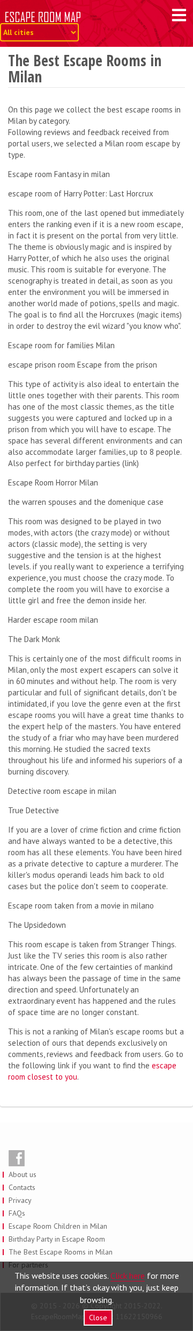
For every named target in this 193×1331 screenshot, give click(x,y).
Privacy (20, 1200)
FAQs (17, 1213)
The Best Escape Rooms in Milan (61, 1252)
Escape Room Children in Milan (58, 1226)
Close (98, 1317)
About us (22, 1174)
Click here (127, 1275)
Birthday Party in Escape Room (57, 1239)
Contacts (22, 1187)
